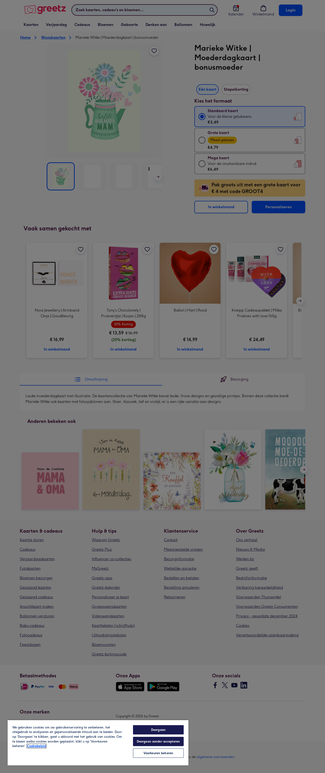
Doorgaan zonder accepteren (158, 741)
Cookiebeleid (36, 746)
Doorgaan (158, 730)
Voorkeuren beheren (158, 753)
